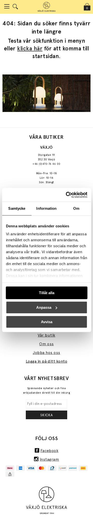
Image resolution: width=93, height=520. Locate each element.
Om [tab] (76, 208)
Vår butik (46, 335)
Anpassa (43, 307)
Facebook (49, 450)
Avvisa (46, 322)
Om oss (46, 344)
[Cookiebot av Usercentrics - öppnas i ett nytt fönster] (66, 195)
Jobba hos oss (46, 352)
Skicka (46, 415)
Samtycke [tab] (16, 208)
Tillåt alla (46, 293)
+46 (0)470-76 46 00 (46, 164)
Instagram (49, 459)
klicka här (29, 48)
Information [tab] (46, 208)
